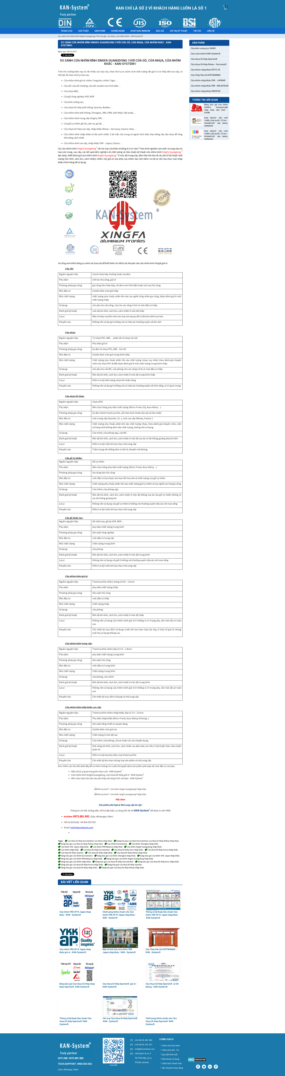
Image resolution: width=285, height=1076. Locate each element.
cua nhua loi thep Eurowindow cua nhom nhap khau (90, 840)
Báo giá (160, 31)
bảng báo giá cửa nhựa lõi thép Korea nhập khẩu (82, 864)
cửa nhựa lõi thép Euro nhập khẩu (128, 849)
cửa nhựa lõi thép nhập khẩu (100, 852)
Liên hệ (210, 31)
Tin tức (197, 31)
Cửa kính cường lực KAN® (203, 48)
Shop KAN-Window (140, 31)
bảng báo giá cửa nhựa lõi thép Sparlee (124, 864)
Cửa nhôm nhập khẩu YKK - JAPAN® (208, 80)
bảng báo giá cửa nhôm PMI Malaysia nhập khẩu (81, 858)
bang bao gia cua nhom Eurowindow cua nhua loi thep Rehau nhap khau (148, 840)
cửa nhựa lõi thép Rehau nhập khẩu (132, 852)
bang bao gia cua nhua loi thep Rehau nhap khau (82, 843)
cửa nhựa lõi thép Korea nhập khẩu (163, 849)
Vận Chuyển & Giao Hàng (172, 1067)
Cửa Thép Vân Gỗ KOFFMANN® (206, 75)
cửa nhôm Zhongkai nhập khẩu (145, 843)
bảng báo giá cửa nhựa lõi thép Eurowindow (114, 861)
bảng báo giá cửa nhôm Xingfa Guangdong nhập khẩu (130, 858)
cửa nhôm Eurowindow (117, 843)
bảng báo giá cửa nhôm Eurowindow (77, 855)
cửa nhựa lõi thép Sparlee (72, 852)
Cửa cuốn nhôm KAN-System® (205, 53)
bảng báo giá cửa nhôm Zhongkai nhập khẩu (116, 855)
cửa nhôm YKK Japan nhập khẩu (74, 846)
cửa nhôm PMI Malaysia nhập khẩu (107, 846)
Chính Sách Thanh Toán (172, 1063)
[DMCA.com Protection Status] (197, 1059)
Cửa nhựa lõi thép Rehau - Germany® (209, 64)
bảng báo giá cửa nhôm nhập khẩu (76, 861)
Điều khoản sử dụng (170, 1059)
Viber (75, 1069)
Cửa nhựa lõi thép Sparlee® (204, 59)
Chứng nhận (118, 31)
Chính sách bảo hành (171, 1045)
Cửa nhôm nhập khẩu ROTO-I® (205, 70)
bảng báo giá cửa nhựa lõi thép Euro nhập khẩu (158, 861)
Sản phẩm (100, 31)
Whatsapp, (68, 1069)
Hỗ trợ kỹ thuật (178, 31)
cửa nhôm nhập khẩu (70, 849)
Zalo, (60, 1069)
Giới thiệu (83, 31)
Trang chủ (66, 31)
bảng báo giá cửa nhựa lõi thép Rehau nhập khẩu (123, 867)
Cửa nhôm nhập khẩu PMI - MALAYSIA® (209, 86)
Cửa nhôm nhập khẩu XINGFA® (205, 91)
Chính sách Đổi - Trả (170, 1050)
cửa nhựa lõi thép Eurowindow (96, 849)
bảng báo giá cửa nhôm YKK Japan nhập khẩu (159, 855)
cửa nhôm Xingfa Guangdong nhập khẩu (144, 846)
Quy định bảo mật (169, 1054)
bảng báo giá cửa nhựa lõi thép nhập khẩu (79, 867)
